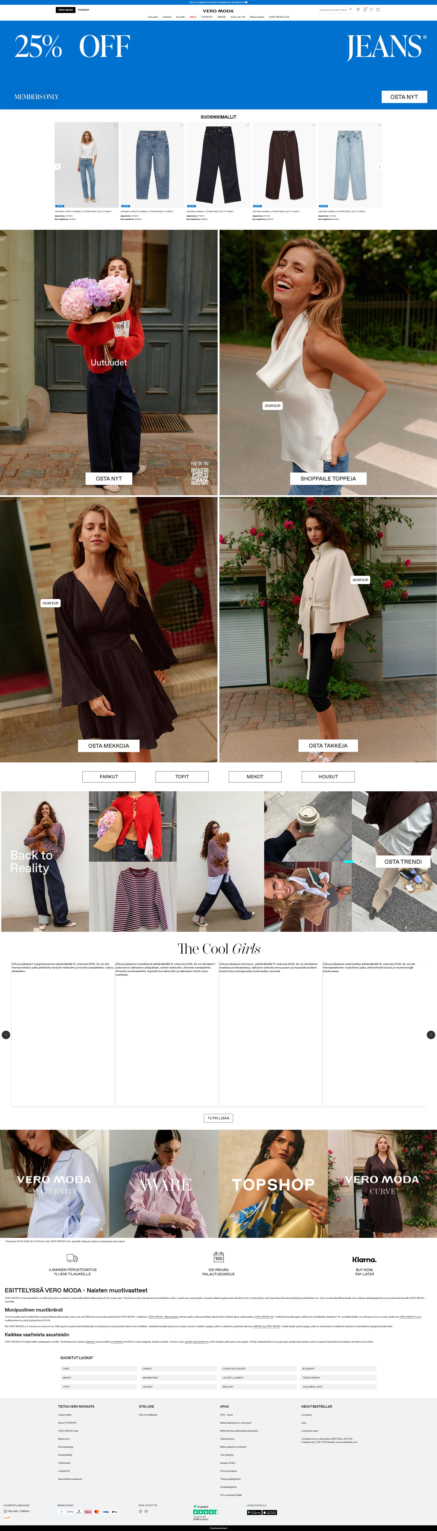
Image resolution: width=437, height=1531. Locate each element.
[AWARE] (163, 1183)
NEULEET (228, 1386)
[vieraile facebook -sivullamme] (140, 1512)
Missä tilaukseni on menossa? (236, 1422)
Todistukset (64, 1463)
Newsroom (64, 1438)
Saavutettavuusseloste (70, 1479)
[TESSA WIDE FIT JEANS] (218, 861)
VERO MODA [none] (65, 10)
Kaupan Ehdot (227, 1463)
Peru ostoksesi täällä (231, 1495)
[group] (87, 173)
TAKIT (66, 1368)
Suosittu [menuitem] (180, 17)
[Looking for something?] (350, 8)
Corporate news (309, 1430)
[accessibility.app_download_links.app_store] (269, 1514)
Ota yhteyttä (226, 1454)
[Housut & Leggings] (328, 777)
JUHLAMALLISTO (312, 1386)
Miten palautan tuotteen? (233, 1446)
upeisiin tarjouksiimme (196, 1341)
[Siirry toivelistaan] (371, 10)
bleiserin (90, 1341)
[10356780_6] (328, 296)
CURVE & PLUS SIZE (234, 1368)
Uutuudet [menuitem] (153, 17)
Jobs (303, 1422)
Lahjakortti (64, 1471)
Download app (65, 1446)
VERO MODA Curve (410, 1316)
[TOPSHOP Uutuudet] (273, 1183)
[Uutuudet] (109, 362)
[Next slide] (379, 167)
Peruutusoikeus (228, 1471)
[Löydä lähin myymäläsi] (358, 10)
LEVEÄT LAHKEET (233, 1377)
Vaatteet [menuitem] (167, 17)
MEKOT (67, 1377)
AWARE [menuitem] (221, 17)
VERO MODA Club (68, 1430)
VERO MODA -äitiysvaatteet (163, 1316)
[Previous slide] (57, 167)
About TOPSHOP (67, 1422)
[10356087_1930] (109, 563)
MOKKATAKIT (150, 1377)
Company (306, 1414)
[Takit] (328, 696)
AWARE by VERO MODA (267, 1326)
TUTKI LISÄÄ (218, 1118)
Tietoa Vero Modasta (76, 1406)
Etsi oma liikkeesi (148, 1414)
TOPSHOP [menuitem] (207, 17)
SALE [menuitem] (193, 17)
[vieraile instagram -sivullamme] (146, 1512)
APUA (224, 1406)
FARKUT (147, 1368)
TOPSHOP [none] (83, 10)
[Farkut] (218, 65)
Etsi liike (146, 1406)
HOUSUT (148, 1386)
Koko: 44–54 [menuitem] (238, 17)
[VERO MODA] (218, 11)
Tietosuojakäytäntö (230, 1479)
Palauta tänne (227, 1438)
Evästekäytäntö (228, 1487)
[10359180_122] (328, 563)
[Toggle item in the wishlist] (115, 125)
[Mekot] (109, 696)
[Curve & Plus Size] (382, 1183)
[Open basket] (378, 10)
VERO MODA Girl (264, 1316)
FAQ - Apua (226, 1414)
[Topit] (328, 429)
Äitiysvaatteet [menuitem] (257, 17)
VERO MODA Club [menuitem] (279, 17)
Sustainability (65, 1454)
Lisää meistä (64, 1414)
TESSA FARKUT (311, 1377)
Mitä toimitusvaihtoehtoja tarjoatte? (239, 1430)
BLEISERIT (308, 1368)
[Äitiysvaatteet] (54, 1183)
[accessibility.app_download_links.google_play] (254, 1514)
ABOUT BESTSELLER (316, 1406)
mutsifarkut (117, 1341)
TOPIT (66, 1386)
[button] (87, 165)
